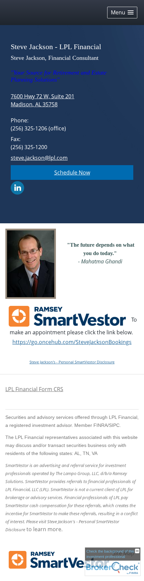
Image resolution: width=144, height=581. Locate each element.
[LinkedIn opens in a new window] (17, 187)
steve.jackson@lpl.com (39, 157)
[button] (122, 12)
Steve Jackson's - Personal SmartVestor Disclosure (72, 361)
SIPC (114, 425)
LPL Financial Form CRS (34, 389)
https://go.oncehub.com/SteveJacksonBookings (72, 342)
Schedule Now (72, 172)
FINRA (100, 425)
